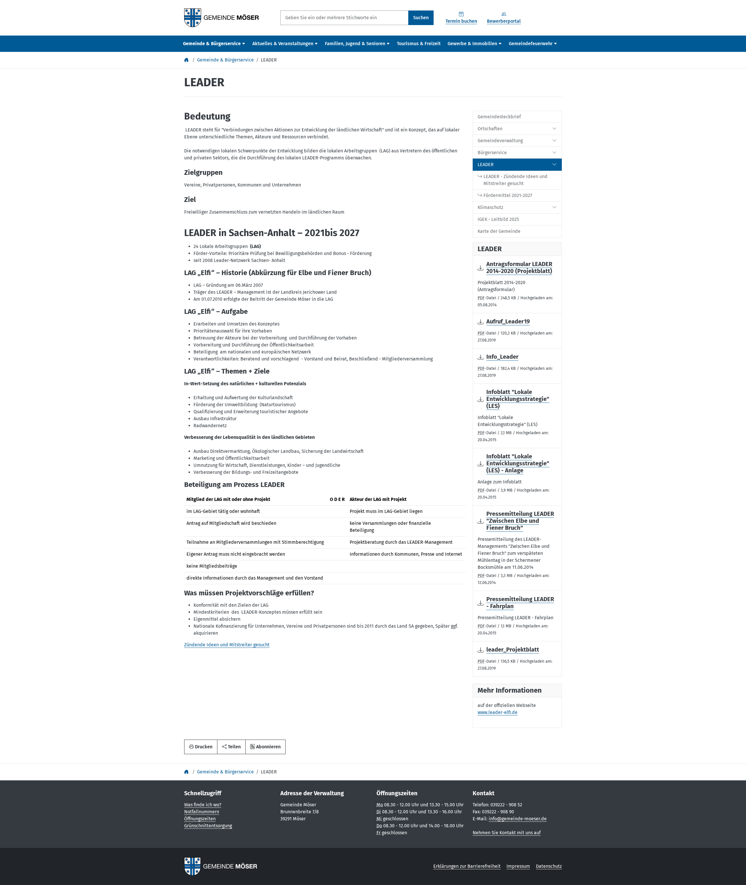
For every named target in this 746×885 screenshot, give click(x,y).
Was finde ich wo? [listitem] (202, 804)
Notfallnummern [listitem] (201, 811)
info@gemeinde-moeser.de (518, 818)
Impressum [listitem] (518, 866)
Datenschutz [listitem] (549, 866)
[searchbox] (344, 17)
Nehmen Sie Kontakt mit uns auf (507, 832)
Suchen (421, 17)
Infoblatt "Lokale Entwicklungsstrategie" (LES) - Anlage (517, 463)
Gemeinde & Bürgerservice (225, 60)
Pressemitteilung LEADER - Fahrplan (520, 603)
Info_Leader (502, 356)
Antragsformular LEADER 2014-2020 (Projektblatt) (519, 268)
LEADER (269, 60)
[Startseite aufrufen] (221, 17)
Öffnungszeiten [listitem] (200, 818)
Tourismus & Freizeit (419, 43)
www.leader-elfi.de (498, 712)
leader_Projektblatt (512, 649)
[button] (231, 747)
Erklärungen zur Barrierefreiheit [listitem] (467, 866)
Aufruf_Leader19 (508, 321)
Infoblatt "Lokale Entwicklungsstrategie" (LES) (517, 398)
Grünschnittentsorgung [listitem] (208, 825)
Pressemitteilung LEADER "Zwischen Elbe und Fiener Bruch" (520, 520)
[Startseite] (187, 60)
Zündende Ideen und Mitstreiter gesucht (227, 645)
